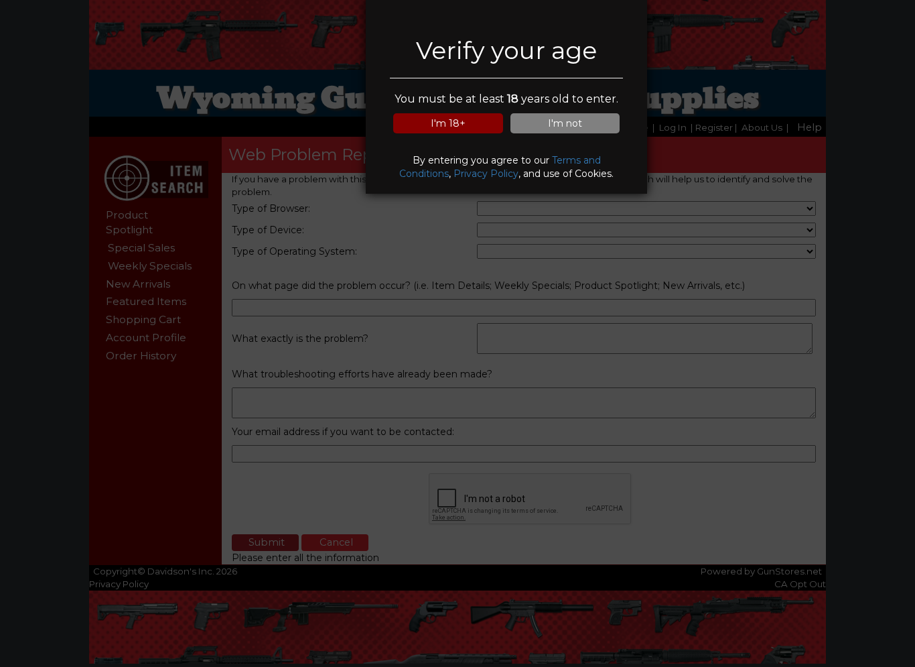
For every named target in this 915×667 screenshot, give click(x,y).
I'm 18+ (448, 123)
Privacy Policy (485, 174)
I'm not (565, 123)
